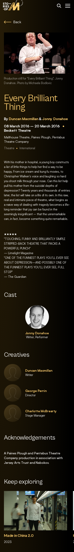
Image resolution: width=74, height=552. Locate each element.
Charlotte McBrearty (40, 411)
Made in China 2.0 (19, 535)
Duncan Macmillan (23, 119)
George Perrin (36, 391)
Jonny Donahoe (55, 119)
